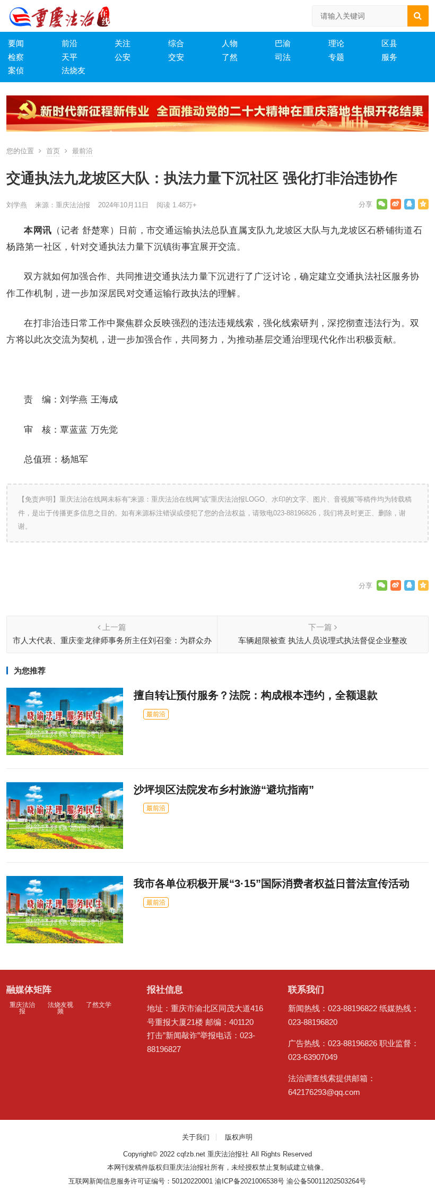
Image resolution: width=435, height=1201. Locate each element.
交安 (176, 57)
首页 (53, 151)
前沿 (69, 43)
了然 (230, 57)
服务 (389, 57)
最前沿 (82, 151)
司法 (283, 57)
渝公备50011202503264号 (326, 1181)
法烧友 (73, 70)
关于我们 (196, 1137)
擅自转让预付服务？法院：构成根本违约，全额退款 (256, 695)
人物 (230, 43)
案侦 (16, 70)
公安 (122, 57)
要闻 (16, 43)
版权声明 (239, 1137)
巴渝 (283, 43)
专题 (336, 57)
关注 (122, 43)
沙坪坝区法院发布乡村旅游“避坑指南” (224, 789)
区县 (389, 43)
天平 (69, 57)
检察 (16, 57)
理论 (336, 43)
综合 (176, 43)
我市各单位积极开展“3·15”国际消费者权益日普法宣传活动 (272, 883)
